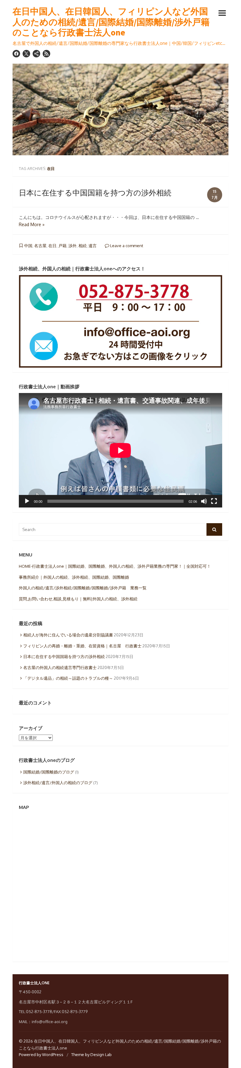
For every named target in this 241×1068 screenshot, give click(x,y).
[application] (120, 450)
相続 (82, 245)
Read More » (32, 224)
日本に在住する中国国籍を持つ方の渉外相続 (95, 192)
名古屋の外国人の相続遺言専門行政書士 (60, 667)
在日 (52, 245)
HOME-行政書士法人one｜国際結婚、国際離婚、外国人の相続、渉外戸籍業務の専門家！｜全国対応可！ (115, 566)
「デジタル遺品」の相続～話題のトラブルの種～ (68, 678)
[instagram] (36, 53)
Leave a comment (126, 245)
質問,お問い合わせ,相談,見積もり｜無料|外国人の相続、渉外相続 (78, 598)
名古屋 (40, 245)
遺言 (92, 245)
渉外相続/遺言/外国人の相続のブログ (57, 782)
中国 (28, 245)
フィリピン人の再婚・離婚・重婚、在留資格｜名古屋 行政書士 (82, 645)
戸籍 (62, 245)
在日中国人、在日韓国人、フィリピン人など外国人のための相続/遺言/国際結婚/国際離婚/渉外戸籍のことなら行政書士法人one (111, 22)
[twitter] (26, 53)
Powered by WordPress (41, 1054)
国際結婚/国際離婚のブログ (48, 771)
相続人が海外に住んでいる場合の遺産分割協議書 (68, 634)
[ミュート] (204, 501)
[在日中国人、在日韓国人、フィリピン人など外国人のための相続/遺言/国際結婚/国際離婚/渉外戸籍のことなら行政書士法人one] (120, 109)
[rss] (46, 53)
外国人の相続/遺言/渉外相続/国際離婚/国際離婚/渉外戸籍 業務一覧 (83, 587)
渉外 (72, 245)
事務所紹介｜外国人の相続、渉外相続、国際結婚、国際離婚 (74, 577)
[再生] (27, 501)
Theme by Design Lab (91, 1054)
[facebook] (16, 53)
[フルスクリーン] (214, 501)
